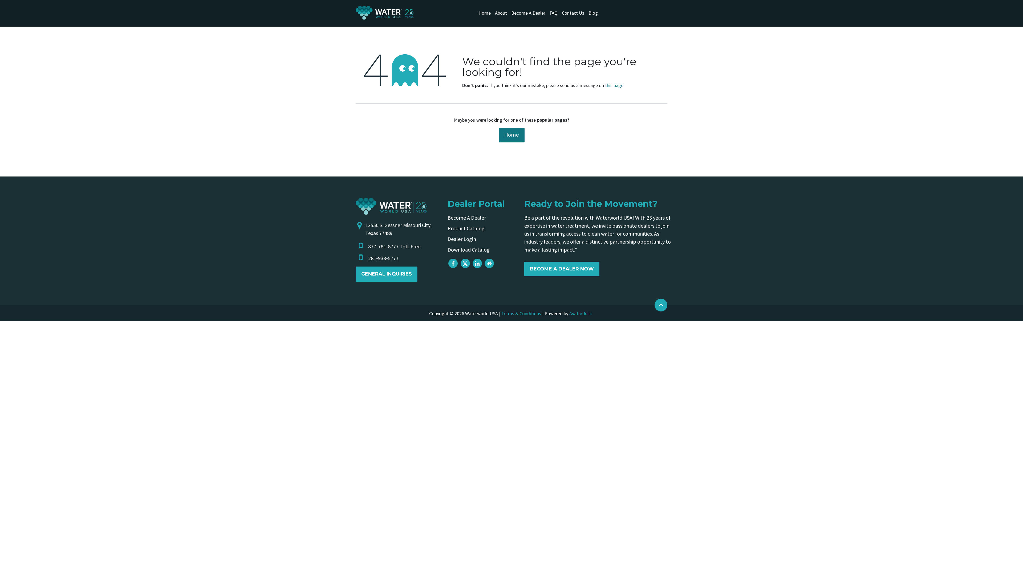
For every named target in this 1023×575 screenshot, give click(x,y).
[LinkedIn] (477, 263)
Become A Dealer (467, 217)
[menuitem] (484, 13)
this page (614, 85)
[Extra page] (489, 263)
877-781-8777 (383, 246)
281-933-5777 (383, 258)
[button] (661, 305)
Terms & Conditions (521, 313)
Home (511, 135)
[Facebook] (453, 263)
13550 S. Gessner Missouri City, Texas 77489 (398, 229)
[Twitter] (465, 263)
